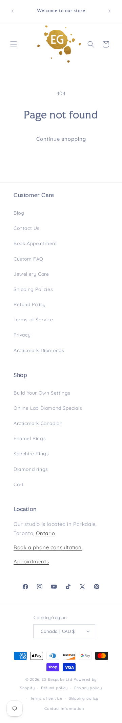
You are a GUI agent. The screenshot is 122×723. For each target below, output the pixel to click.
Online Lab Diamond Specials (48, 408)
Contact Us (27, 228)
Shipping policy (84, 698)
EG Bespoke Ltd (58, 679)
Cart (18, 484)
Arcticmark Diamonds (39, 350)
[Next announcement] (109, 11)
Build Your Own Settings (42, 393)
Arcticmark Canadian (38, 423)
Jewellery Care (31, 274)
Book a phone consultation (48, 547)
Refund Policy (30, 304)
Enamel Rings (30, 438)
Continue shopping (61, 139)
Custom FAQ (28, 259)
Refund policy (54, 688)
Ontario (45, 533)
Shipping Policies (33, 289)
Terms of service (46, 698)
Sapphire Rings (31, 454)
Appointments (31, 561)
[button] (13, 44)
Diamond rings (31, 469)
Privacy (22, 335)
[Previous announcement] (12, 11)
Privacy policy (88, 688)
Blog (19, 213)
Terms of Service (33, 320)
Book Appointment (35, 243)
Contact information (64, 708)
